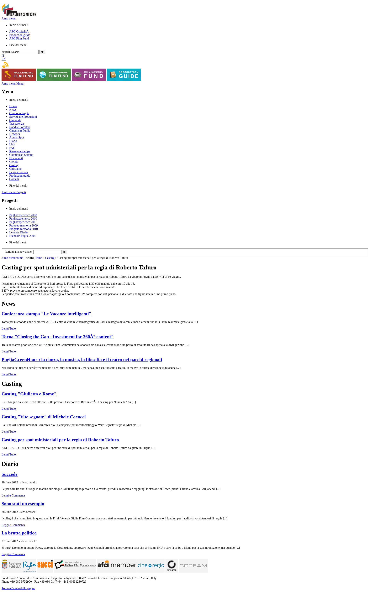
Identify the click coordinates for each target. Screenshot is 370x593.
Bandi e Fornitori (19, 127)
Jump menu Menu (13, 83)
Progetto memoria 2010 (23, 229)
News (12, 109)
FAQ (12, 147)
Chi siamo (15, 168)
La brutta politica (19, 532)
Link (12, 144)
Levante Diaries (19, 232)
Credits (13, 161)
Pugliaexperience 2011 (23, 222)
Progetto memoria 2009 (23, 225)
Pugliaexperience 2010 (23, 218)
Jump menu (9, 18)
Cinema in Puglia (19, 130)
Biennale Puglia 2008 (22, 235)
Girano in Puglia (19, 113)
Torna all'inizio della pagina (18, 588)
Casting (13, 165)
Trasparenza (16, 123)
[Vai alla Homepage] (19, 15)
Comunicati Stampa (21, 154)
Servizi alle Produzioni (23, 116)
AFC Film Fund (19, 38)
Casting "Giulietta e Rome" (29, 393)
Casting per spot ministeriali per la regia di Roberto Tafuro (60, 439)
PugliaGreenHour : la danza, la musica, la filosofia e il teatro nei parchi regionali (82, 359)
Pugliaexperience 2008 (23, 215)
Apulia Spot (16, 137)
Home (13, 106)
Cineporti (15, 120)
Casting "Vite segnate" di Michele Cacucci (44, 416)
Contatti (14, 179)
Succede (10, 474)
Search (6, 51)
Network (14, 134)
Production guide (19, 35)
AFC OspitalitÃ (19, 31)
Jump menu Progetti (14, 192)
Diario (13, 141)
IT (3, 55)
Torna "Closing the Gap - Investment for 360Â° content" (58, 336)
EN (4, 59)
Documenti (16, 158)
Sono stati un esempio (23, 503)
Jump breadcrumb (12, 257)
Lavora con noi (18, 172)
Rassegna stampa (19, 151)
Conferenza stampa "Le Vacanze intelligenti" (46, 313)
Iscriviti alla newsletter (19, 251)
